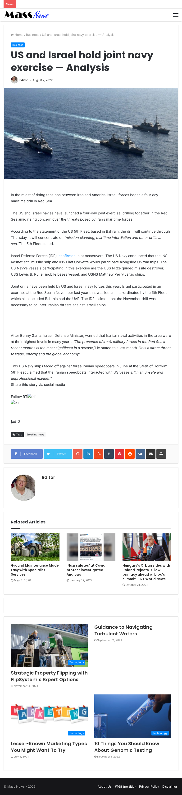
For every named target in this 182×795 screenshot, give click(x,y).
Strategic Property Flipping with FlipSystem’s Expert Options (49, 676)
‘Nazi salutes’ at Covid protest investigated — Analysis (87, 570)
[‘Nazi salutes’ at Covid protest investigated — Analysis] (91, 547)
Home (18, 35)
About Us (105, 786)
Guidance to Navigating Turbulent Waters (123, 630)
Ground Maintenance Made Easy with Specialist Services (35, 570)
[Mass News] (26, 15)
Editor (23, 80)
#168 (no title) (125, 786)
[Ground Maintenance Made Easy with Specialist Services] (35, 547)
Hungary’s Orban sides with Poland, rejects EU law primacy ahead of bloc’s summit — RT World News (146, 572)
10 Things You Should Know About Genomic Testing (126, 746)
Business (32, 35)
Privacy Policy (149, 786)
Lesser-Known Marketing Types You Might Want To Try (49, 746)
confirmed (67, 256)
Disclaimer (169, 786)
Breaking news (35, 434)
